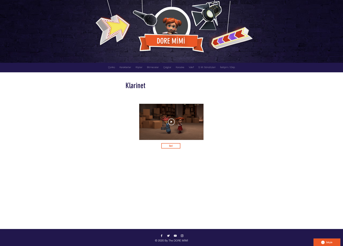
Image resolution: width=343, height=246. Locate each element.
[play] (246, 2)
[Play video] (171, 122)
